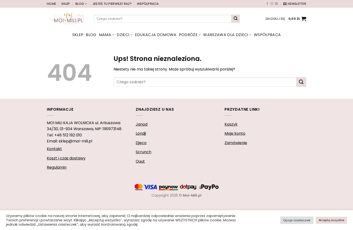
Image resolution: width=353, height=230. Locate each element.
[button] (294, 4)
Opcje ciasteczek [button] (296, 220)
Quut (140, 161)
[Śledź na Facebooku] (267, 4)
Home (51, 4)
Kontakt (54, 149)
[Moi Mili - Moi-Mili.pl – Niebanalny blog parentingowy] (67, 18)
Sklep (65, 4)
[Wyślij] (235, 19)
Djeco (141, 143)
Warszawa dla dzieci (225, 35)
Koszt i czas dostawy (66, 158)
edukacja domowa (155, 35)
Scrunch (143, 152)
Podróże (188, 35)
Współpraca (148, 4)
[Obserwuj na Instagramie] (271, 4)
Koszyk (231, 124)
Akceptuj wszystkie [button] (331, 220)
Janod (141, 124)
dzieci (123, 35)
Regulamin (57, 167)
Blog (79, 4)
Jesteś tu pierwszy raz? (112, 4)
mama (105, 35)
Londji (141, 133)
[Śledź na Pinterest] (276, 4)
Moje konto (235, 133)
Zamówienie (236, 143)
